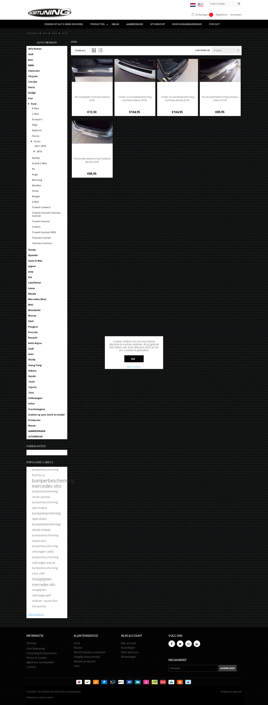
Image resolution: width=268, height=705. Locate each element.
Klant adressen (130, 652)
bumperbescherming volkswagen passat (45, 559)
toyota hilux (51, 600)
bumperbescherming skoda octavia (46, 527)
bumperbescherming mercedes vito (53, 483)
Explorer (37, 130)
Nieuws (78, 647)
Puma (35, 190)
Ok (133, 359)
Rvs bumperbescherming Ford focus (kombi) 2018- (92, 160)
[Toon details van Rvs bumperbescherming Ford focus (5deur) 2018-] (220, 70)
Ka (33, 168)
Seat (31, 354)
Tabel (94, 50)
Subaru (32, 370)
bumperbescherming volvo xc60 (45, 570)
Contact (214, 24)
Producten (97, 24)
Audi (30, 54)
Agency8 (237, 691)
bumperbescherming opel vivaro (46, 516)
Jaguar (32, 266)
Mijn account (128, 643)
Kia (30, 277)
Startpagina (32, 33)
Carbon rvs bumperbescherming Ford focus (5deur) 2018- (135, 98)
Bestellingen (128, 647)
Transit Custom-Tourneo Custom (46, 214)
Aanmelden (236, 14)
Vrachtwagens (36, 409)
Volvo (31, 403)
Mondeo (36, 185)
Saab (31, 348)
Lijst (100, 50)
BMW (31, 65)
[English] (200, 5)
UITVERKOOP (157, 24)
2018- (39, 151)
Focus (37, 141)
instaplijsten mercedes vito (43, 581)
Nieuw (115, 24)
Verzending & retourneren (41, 653)
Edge (35, 124)
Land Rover (34, 282)
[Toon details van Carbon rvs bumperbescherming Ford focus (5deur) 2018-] (135, 70)
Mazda (32, 293)
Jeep (30, 271)
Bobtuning (34, 452)
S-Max (35, 201)
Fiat (30, 98)
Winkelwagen (128, 656)
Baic (30, 59)
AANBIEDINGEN (134, 24)
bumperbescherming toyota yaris (45, 537)
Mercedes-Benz (37, 299)
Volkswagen (35, 398)
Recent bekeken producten (90, 652)
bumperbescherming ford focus (45, 472)
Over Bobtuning (35, 648)
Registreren (222, 14)
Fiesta (35, 136)
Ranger (36, 196)
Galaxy (36, 157)
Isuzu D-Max (35, 260)
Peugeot (33, 326)
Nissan (32, 315)
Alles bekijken (36, 614)
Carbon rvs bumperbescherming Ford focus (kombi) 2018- (177, 98)
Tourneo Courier (41, 237)
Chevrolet (34, 70)
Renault (32, 337)
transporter (39, 606)
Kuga (35, 174)
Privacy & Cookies (36, 657)
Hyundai (33, 255)
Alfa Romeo (35, 48)
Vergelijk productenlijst (87, 656)
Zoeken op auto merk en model (63, 24)
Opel (31, 321)
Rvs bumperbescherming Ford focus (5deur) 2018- (220, 98)
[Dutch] (193, 5)
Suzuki (32, 376)
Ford (33, 103)
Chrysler (33, 76)
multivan (37, 600)
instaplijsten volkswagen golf (41, 592)
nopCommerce (46, 697)
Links (77, 666)
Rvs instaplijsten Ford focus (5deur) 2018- (92, 98)
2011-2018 (40, 146)
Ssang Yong (35, 365)
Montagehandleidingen (187, 24)
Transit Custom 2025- (44, 232)
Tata (31, 392)
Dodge (32, 92)
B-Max (35, 108)
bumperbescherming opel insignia (45, 505)
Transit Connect (41, 207)
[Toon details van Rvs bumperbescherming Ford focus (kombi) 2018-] (92, 132)
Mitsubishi (34, 310)
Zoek (77, 643)
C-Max (35, 113)
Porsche (33, 332)
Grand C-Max (39, 163)
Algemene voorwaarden (40, 662)
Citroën (32, 81)
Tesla (31, 381)
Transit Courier (41, 221)
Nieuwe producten (85, 661)
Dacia (31, 87)
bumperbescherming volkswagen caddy (45, 548)
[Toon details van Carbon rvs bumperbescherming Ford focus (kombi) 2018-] (177, 70)
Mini (30, 304)
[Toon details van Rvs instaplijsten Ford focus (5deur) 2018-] (92, 70)
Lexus (31, 288)
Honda (32, 249)
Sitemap (31, 643)
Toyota (32, 387)
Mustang (37, 179)
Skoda (31, 359)
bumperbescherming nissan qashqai (45, 494)
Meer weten (134, 366)
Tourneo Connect (42, 243)
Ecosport (37, 119)
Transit (36, 226)
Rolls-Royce (35, 343)
